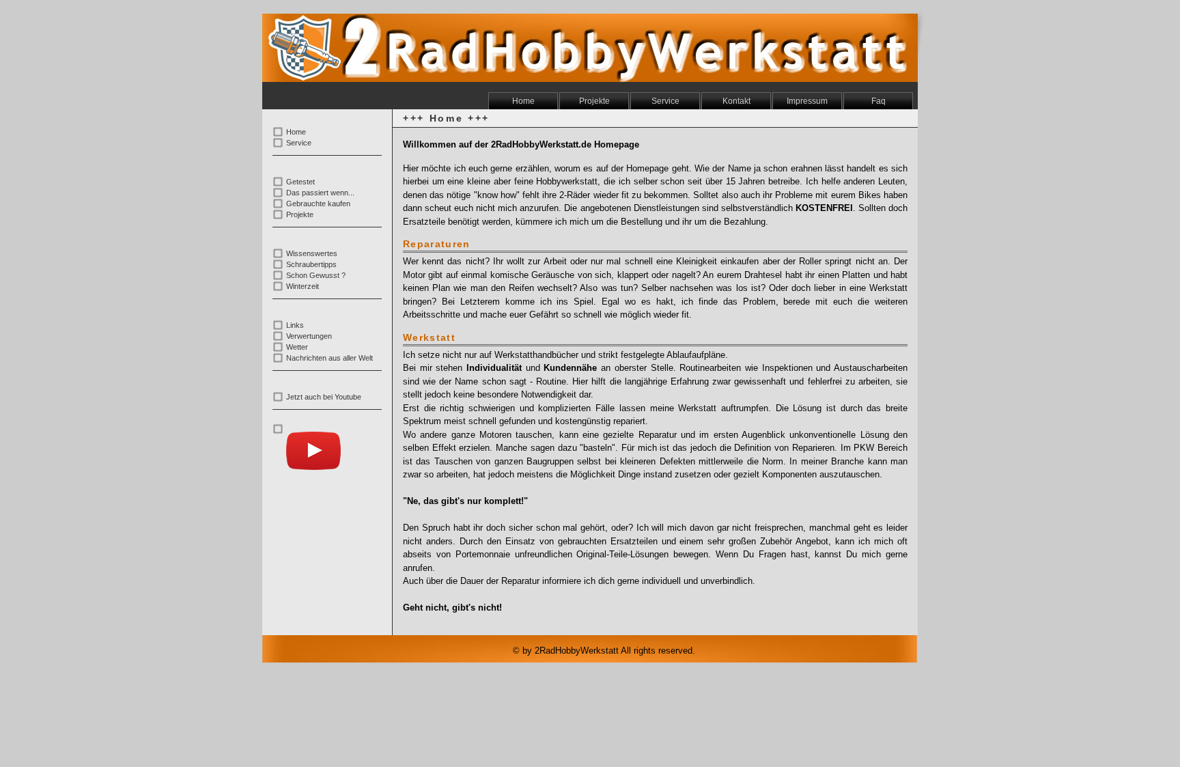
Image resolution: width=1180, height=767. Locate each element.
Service (665, 101)
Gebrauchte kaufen (318, 203)
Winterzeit (302, 286)
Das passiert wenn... (320, 193)
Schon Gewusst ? (316, 275)
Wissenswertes (311, 253)
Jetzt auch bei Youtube (323, 397)
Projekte (594, 101)
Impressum (807, 101)
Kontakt (736, 101)
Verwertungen (309, 336)
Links (295, 325)
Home (523, 101)
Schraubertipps (311, 264)
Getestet (300, 182)
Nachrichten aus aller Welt (329, 358)
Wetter (297, 347)
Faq (878, 101)
